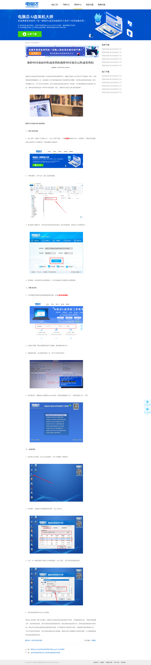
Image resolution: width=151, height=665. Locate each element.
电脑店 (94, 640)
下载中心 (66, 5)
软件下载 (116, 662)
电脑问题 (101, 5)
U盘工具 (54, 5)
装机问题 (89, 5)
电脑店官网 (109, 662)
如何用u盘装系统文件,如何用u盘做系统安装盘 (45, 652)
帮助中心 (78, 5)
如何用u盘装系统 (36, 640)
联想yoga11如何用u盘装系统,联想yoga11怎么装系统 (48, 649)
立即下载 (32, 34)
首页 (32, 43)
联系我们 (123, 662)
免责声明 (95, 662)
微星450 (27, 640)
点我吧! (35, 53)
